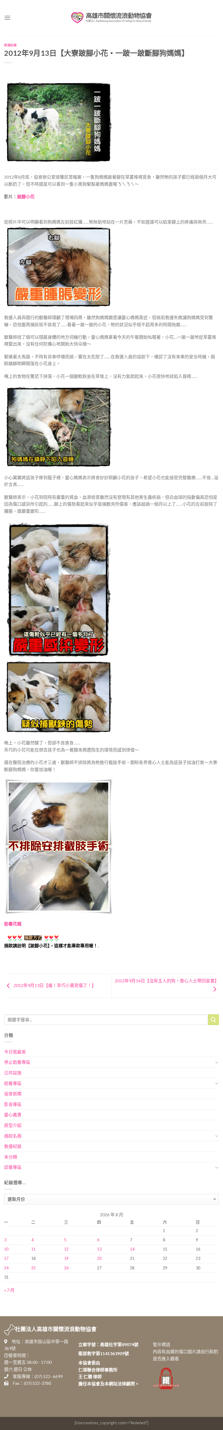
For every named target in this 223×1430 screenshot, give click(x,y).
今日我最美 (15, 1051)
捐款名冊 (12, 1135)
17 (6, 1258)
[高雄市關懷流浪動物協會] (111, 17)
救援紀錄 (10, 45)
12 (66, 1249)
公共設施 (12, 1072)
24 (6, 1268)
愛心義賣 (12, 1114)
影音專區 (12, 1104)
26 (66, 1268)
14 (132, 1249)
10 (6, 1249)
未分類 (10, 1156)
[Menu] (7, 17)
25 (33, 1268)
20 (99, 1258)
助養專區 (12, 1083)
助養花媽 (12, 923)
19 (66, 1258)
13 (99, 1249)
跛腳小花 (26, 196)
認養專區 (12, 1167)
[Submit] (213, 1019)
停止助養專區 (17, 1062)
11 (33, 1249)
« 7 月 (9, 1289)
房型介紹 (12, 1125)
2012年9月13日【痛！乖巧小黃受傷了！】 (54, 985)
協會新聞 (12, 1093)
